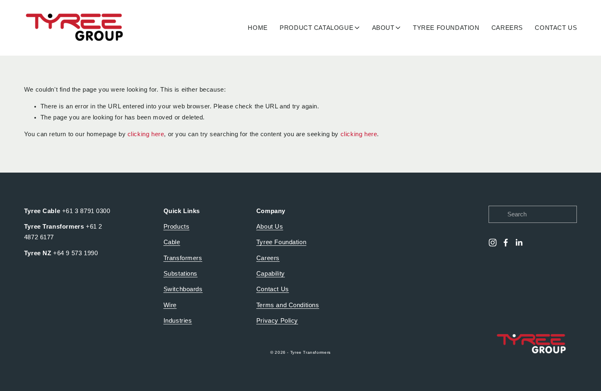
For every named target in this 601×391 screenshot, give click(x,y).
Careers (268, 258)
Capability (270, 273)
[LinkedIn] (519, 242)
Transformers (183, 258)
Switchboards (183, 289)
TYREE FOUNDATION (446, 28)
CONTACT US (556, 28)
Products (177, 226)
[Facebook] (506, 242)
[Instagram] (493, 242)
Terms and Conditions (287, 305)
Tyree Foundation (281, 242)
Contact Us (272, 289)
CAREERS (507, 28)
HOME (257, 28)
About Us (269, 226)
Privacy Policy (277, 320)
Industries (178, 320)
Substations (180, 273)
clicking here (146, 134)
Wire (170, 305)
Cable (172, 242)
